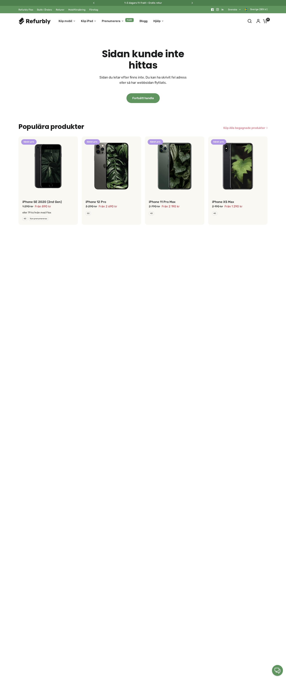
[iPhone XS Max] (238, 166)
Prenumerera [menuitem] (111, 21)
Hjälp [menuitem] (157, 21)
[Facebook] (212, 9)
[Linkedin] (222, 9)
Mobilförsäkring (76, 9)
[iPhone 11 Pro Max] (174, 166)
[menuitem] (26, 10)
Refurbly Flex (25, 9)
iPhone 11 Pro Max (162, 202)
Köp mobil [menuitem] (65, 21)
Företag (93, 9)
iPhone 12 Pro (96, 202)
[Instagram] (217, 9)
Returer (60, 9)
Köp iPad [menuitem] (87, 21)
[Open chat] (277, 670)
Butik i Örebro (44, 9)
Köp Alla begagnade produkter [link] (244, 128)
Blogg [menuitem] (143, 21)
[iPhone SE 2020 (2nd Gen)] (48, 166)
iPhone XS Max (223, 202)
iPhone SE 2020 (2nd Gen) (42, 202)
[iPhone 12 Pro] (111, 166)
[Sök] (250, 21)
